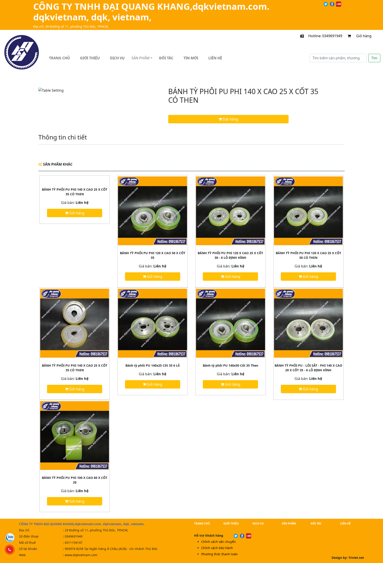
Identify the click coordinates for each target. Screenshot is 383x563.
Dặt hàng (230, 119)
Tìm (374, 58)
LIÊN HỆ (345, 523)
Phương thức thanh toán (219, 554)
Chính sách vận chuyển (218, 542)
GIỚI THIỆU (231, 523)
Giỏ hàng (367, 35)
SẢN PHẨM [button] (140, 58)
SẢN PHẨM (289, 523)
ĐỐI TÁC (316, 523)
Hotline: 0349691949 (323, 35)
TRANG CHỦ (202, 523)
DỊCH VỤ (258, 523)
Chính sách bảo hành (217, 548)
